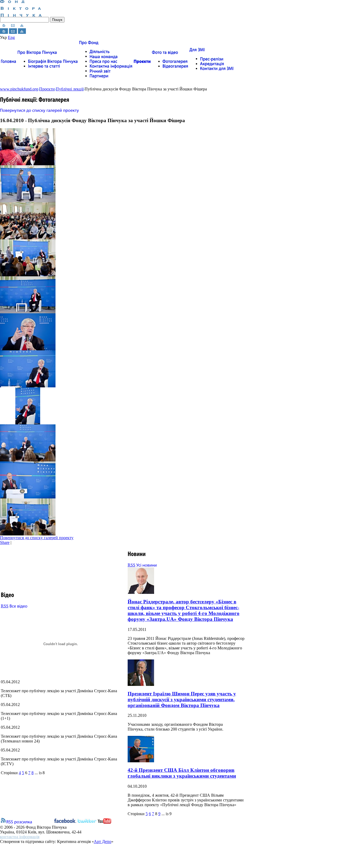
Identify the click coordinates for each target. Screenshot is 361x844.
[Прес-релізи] (212, 58)
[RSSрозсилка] (19, 821)
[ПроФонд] (89, 42)
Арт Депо (102, 841)
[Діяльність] (100, 51)
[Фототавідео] (165, 52)
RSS (4, 606)
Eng (11, 37)
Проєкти (47, 89)
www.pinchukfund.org (19, 89)
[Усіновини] (146, 565)
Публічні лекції (70, 89)
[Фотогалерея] (175, 61)
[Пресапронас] (103, 61)
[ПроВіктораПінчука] (37, 52)
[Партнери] (99, 76)
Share (5, 542)
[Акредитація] (212, 63)
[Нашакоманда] (104, 56)
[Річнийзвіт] (100, 70)
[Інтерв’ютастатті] (44, 66)
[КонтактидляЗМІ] (217, 68)
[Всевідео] (18, 606)
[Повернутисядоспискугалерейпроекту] (39, 110)
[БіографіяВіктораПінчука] (53, 61)
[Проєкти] (142, 61)
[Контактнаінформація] (111, 66)
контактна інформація (19, 836)
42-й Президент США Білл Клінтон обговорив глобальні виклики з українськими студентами (182, 773)
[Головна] (8, 61)
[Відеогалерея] (175, 66)
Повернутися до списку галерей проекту (36, 537)
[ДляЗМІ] (197, 49)
